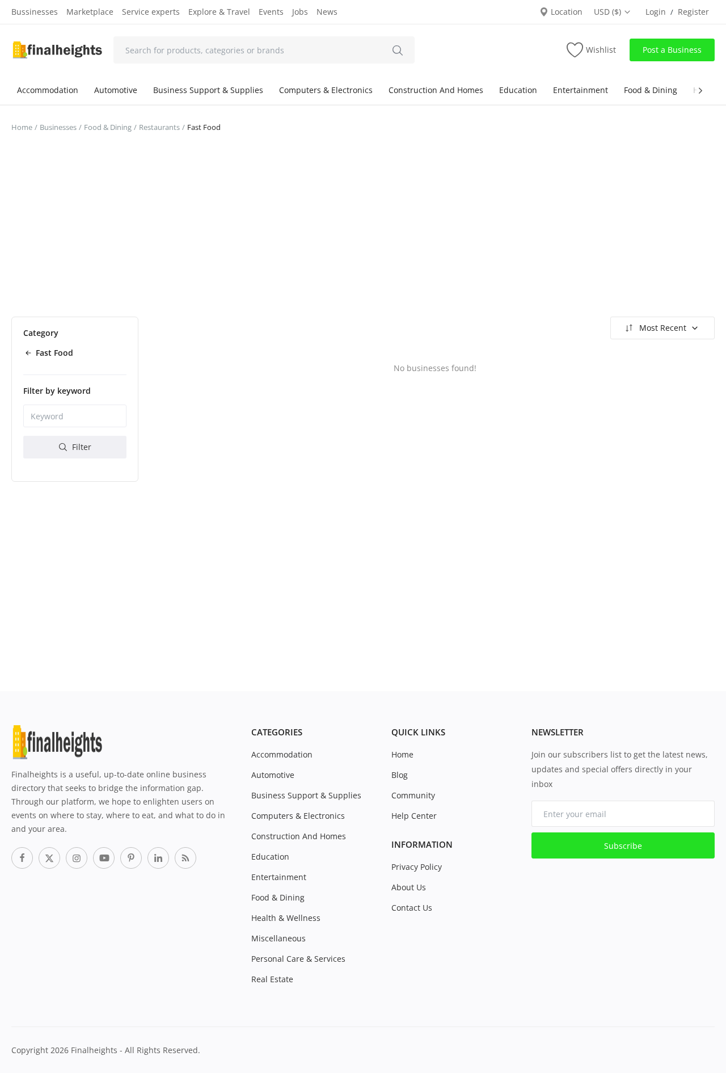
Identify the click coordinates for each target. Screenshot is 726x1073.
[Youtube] (104, 858)
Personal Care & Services (298, 958)
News (326, 11)
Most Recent (663, 327)
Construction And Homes (436, 90)
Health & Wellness (285, 917)
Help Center (414, 815)
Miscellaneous (278, 938)
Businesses (58, 127)
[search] (397, 50)
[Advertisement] (363, 231)
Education (518, 90)
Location (565, 11)
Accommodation (47, 90)
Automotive (115, 90)
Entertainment (580, 90)
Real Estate (272, 979)
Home (21, 127)
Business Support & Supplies (208, 90)
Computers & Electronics (326, 90)
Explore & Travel (219, 11)
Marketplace (89, 11)
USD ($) (608, 11)
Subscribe (623, 845)
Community (413, 795)
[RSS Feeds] (185, 858)
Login (655, 11)
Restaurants (159, 127)
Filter (80, 446)
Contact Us (411, 907)
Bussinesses (34, 11)
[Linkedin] (158, 858)
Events (271, 11)
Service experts (151, 11)
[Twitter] (49, 858)
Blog (399, 774)
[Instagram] (76, 858)
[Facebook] (22, 858)
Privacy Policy (416, 866)
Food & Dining (650, 90)
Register (693, 11)
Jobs (300, 11)
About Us (408, 887)
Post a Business (672, 49)
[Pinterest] (131, 858)
